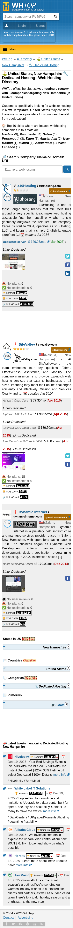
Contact (8, 917)
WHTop (7, 59)
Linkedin (34, 923)
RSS (41, 923)
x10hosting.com (58, 191)
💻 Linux (59, 705)
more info (59, 774)
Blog (20, 923)
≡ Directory (24, 59)
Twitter (13, 923)
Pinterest (27, 923)
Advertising (25, 917)
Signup (41, 25)
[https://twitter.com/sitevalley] (67, 455)
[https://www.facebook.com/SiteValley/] (67, 464)
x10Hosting (26, 186)
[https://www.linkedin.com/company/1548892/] (67, 273)
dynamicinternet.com (56, 517)
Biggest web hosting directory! (28, 9)
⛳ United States (48, 59)
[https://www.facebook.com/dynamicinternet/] (67, 578)
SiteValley (27, 344)
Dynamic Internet (33, 512)
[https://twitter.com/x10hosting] (67, 256)
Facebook (6, 923)
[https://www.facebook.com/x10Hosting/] (67, 264)
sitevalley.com (59, 350)
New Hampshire (13, 65)
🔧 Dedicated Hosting (44, 65)
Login (22, 25)
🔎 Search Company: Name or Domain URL (33, 159)
